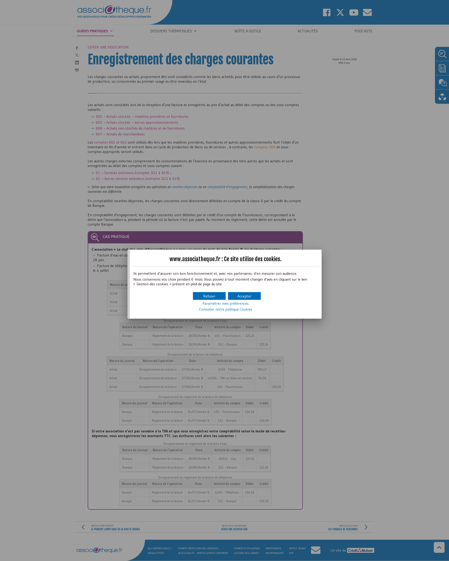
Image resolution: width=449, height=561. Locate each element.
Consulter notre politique (225, 309)
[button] (244, 296)
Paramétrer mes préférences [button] (226, 303)
